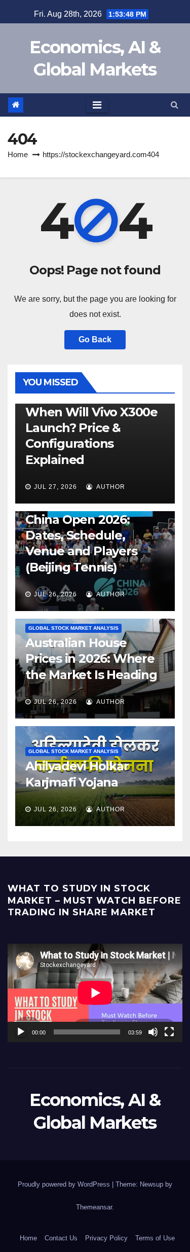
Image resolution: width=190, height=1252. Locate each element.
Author (110, 486)
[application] (95, 993)
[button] (174, 104)
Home (18, 154)
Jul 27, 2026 (55, 486)
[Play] (21, 1032)
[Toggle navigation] (97, 105)
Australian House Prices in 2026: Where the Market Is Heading (91, 658)
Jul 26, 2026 (55, 594)
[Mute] (153, 1032)
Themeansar (94, 1207)
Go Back (95, 339)
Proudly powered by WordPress (65, 1184)
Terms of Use (155, 1238)
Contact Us (61, 1238)
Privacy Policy (106, 1238)
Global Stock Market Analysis (73, 628)
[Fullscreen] (169, 1032)
